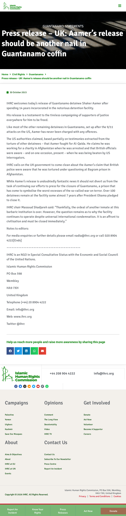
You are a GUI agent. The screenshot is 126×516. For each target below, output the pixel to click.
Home (5, 74)
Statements (74, 26)
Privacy (82, 496)
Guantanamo (53, 26)
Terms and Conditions (99, 496)
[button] (120, 6)
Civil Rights (18, 74)
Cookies (117, 496)
